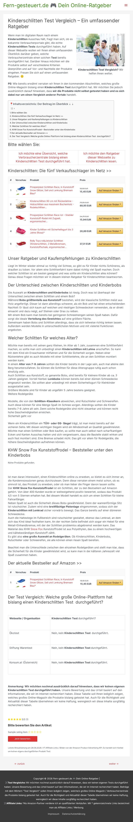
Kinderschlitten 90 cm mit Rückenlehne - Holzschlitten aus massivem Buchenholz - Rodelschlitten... (52, 204)
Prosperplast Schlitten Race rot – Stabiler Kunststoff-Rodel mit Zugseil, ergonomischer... (51, 218)
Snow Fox (37, 529)
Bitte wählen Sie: (19, 112)
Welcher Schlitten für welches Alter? (29, 126)
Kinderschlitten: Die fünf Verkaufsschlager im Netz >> (37, 116)
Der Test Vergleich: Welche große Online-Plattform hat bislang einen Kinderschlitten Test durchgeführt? (61, 136)
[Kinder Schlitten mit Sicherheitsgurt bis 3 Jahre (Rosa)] (20, 231)
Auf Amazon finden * (110, 190)
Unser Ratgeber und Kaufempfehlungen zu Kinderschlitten (39, 119)
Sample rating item (18, 732)
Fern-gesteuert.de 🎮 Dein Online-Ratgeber (57, 5)
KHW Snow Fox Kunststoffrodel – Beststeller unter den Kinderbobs (43, 129)
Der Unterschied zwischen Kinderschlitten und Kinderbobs (39, 123)
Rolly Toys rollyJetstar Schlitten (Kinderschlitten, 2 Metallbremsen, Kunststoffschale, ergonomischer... (48, 243)
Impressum (53, 814)
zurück (19, 763)
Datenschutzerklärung (73, 814)
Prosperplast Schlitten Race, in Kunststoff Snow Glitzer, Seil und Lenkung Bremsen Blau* (52, 190)
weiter (114, 763)
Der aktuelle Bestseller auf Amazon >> (30, 133)
